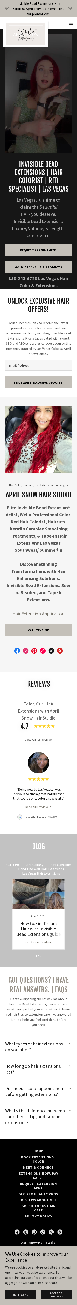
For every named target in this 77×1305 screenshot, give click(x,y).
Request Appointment (38, 250)
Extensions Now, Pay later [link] (38, 1175)
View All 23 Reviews (38, 739)
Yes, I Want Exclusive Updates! (38, 382)
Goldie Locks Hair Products (38, 267)
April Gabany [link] (34, 864)
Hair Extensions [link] (59, 864)
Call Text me (38, 630)
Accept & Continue (56, 1294)
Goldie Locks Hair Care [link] (38, 1208)
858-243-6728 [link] (23, 278)
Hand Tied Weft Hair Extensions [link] (41, 869)
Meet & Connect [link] (38, 1167)
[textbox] (38, 365)
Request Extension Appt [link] (38, 1185)
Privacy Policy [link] (38, 1216)
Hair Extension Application (39, 614)
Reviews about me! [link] (38, 1200)
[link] (25, 23)
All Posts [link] (12, 864)
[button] (71, 23)
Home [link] (38, 1151)
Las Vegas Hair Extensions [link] (41, 873)
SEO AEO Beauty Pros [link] (38, 1194)
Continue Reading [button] (38, 942)
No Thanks (20, 1294)
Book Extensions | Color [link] (38, 1159)
